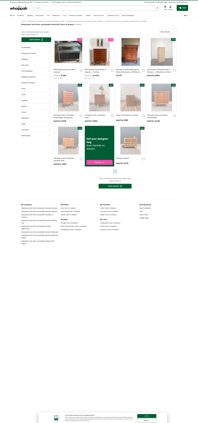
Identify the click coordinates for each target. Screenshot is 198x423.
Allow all (147, 416)
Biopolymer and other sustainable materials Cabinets (85, 21)
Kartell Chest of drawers (69, 215)
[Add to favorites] (81, 70)
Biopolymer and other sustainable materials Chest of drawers (126, 21)
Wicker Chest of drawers (108, 215)
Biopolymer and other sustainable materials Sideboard (39, 232)
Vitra (141, 211)
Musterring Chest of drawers (70, 211)
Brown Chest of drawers (108, 226)
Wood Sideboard (145, 208)
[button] (135, 2)
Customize (146, 420)
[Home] (19, 8)
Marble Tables (144, 218)
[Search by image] (157, 8)
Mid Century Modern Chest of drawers (74, 226)
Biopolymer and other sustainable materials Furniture (46, 21)
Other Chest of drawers (108, 208)
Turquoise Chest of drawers (109, 229)
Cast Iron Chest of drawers (109, 211)
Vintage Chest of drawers (69, 223)
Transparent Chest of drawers (110, 223)
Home (23, 21)
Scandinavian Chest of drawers (71, 229)
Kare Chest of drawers (68, 208)
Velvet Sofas (144, 215)
